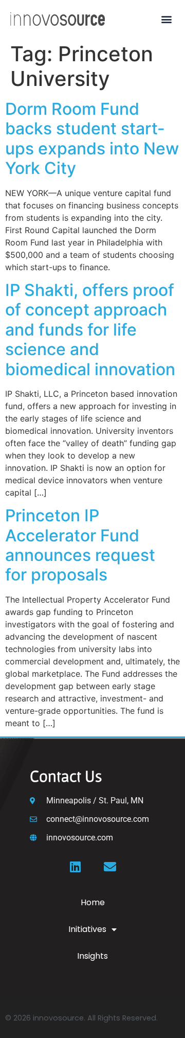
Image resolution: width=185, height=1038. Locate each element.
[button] (166, 18)
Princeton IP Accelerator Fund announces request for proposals (80, 545)
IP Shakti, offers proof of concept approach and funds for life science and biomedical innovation (90, 329)
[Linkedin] (75, 866)
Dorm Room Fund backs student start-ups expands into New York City (92, 138)
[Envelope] (110, 866)
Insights (92, 956)
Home (93, 902)
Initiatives (87, 929)
